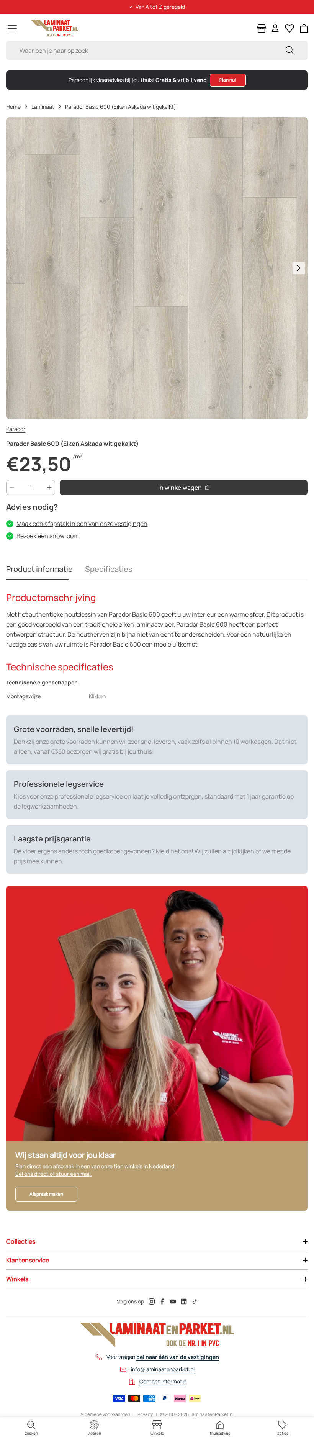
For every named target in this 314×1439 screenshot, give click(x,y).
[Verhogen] (49, 487)
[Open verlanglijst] (289, 28)
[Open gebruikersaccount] (275, 28)
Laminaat (42, 106)
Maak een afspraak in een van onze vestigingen (81, 523)
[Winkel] (261, 28)
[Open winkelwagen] (304, 28)
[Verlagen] (12, 487)
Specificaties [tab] (108, 569)
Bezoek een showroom (47, 536)
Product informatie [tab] (39, 569)
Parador (15, 428)
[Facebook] (162, 1301)
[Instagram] (152, 1301)
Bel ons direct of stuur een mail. (53, 1173)
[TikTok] (194, 1301)
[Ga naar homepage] (55, 28)
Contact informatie (162, 1381)
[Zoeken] (289, 50)
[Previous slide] (15, 268)
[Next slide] (299, 268)
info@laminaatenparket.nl (163, 1369)
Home (13, 106)
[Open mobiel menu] (12, 28)
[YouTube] (173, 1301)
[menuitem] (31, 1428)
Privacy (145, 1414)
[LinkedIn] (184, 1301)
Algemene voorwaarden (105, 1414)
